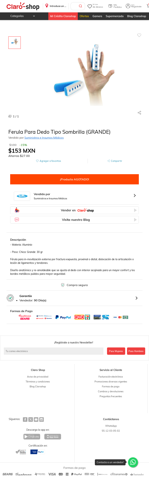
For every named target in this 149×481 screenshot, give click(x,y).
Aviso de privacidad (37, 376)
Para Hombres (136, 351)
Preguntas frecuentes (111, 396)
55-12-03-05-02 (111, 430)
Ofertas (84, 16)
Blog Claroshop (136, 16)
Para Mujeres (116, 351)
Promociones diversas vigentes (110, 381)
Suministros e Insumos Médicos (44, 137)
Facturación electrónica (110, 376)
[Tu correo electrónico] (54, 351)
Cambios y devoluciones (110, 391)
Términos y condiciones (38, 381)
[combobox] (78, 6)
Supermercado (115, 16)
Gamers (97, 16)
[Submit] (81, 6)
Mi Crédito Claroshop (63, 16)
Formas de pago (110, 386)
